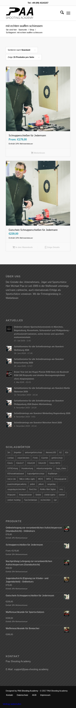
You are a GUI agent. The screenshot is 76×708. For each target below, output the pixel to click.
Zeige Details (53, 247)
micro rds (11, 479)
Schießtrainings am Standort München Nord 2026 (38, 422)
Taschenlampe (30, 500)
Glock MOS (54, 463)
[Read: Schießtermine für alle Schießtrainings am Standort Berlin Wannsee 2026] (9, 390)
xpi (55, 500)
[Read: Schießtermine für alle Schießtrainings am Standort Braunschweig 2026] (9, 361)
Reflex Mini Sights (48, 489)
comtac (10, 458)
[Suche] (60, 13)
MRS (48, 479)
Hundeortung (27, 468)
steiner (62, 495)
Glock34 (31, 463)
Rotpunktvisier (25, 495)
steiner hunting (13, 500)
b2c (66, 452)
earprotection (23, 458)
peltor (32, 484)
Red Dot (33, 489)
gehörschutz (57, 458)
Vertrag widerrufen (12, 704)
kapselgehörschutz (35, 473)
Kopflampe (52, 473)
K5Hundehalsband (15, 473)
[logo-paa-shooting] (31, 13)
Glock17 (20, 463)
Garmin (44, 458)
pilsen (41, 484)
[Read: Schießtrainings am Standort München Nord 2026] (9, 424)
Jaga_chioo (61, 468)
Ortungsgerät (60, 479)
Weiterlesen (39, 153)
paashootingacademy (17, 484)
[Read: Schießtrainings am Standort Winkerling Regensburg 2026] (9, 415)
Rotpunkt (11, 495)
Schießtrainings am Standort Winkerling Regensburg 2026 (42, 413)
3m (8, 452)
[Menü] (68, 13)
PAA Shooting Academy (28, 691)
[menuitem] (60, 13)
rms (61, 489)
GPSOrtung (12, 468)
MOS (40, 479)
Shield (38, 495)
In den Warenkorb (24, 247)
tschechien (45, 500)
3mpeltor (17, 452)
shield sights (49, 495)
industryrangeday (44, 468)
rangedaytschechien (16, 489)
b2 (60, 452)
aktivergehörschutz (33, 452)
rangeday (51, 484)
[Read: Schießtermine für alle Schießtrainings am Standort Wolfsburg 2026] (9, 348)
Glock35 (42, 463)
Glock (10, 463)
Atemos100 (51, 452)
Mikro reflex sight (27, 479)
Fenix (35, 458)
